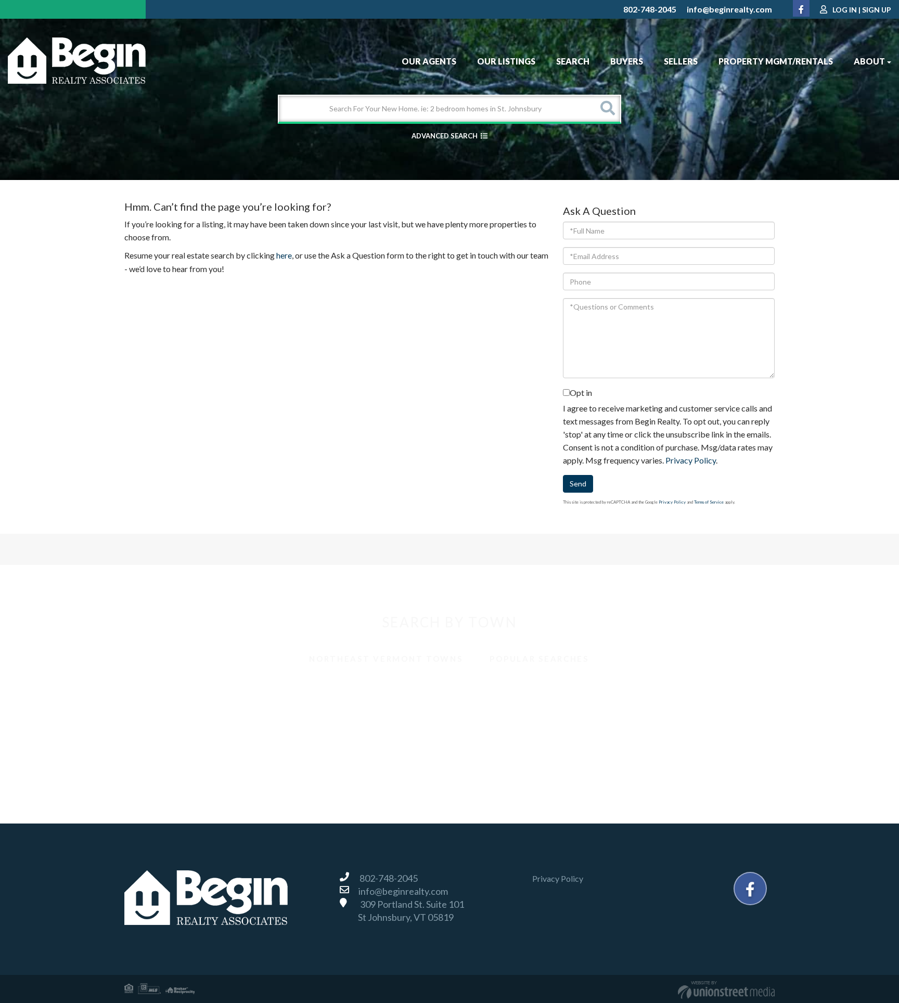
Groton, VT (319, 712)
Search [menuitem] (572, 61)
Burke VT (316, 690)
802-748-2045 (649, 9)
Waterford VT (486, 758)
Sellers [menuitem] (681, 61)
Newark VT (157, 735)
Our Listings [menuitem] (506, 61)
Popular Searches (539, 658)
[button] (607, 109)
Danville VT (157, 712)
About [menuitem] (869, 61)
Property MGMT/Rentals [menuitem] (775, 61)
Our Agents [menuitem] (429, 61)
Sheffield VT (646, 735)
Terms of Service (709, 502)
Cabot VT (479, 690)
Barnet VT (155, 690)
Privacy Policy (690, 460)
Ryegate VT (482, 735)
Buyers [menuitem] (626, 61)
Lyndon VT (643, 712)
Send (578, 483)
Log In (844, 9)
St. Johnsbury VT (166, 758)
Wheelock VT (649, 758)
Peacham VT (322, 735)
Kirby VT (478, 712)
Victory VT (319, 758)
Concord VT (646, 690)
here (284, 255)
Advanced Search (445, 136)
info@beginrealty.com (729, 9)
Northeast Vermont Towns (386, 658)
